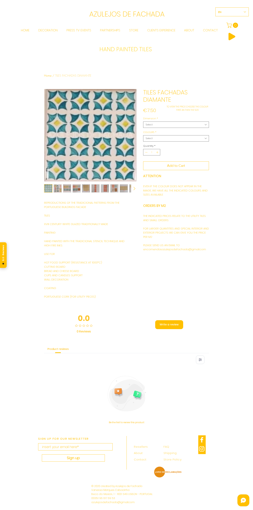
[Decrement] (146, 152)
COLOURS (149, 132)
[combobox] (176, 125)
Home (47, 75)
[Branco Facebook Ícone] (201, 439)
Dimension (150, 118)
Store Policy (173, 459)
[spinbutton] (151, 152)
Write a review (169, 324)
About (138, 453)
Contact (140, 459)
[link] (233, 25)
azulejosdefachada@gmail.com (113, 502)
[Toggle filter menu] (200, 359)
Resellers (141, 447)
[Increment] (157, 152)
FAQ (166, 447)
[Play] (231, 36)
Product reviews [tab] (58, 349)
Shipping (170, 453)
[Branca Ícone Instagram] (201, 448)
